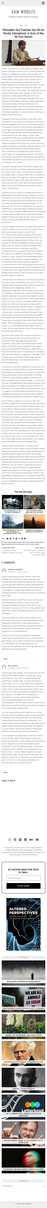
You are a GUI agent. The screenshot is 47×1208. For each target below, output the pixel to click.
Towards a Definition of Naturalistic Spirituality (34, 531)
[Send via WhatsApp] (19, 539)
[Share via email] (7, 539)
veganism (36, 544)
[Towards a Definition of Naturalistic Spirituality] (34, 521)
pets (15, 544)
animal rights (8, 542)
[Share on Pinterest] (16, 539)
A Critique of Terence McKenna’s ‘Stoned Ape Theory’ (12, 550)
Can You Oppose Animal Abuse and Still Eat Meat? (34, 511)
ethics (24, 542)
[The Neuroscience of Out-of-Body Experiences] (12, 502)
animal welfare (17, 542)
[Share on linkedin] (22, 539)
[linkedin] (15, 840)
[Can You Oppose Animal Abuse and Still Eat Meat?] (34, 502)
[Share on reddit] (24, 539)
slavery (27, 544)
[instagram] (9, 840)
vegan (31, 544)
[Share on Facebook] (10, 539)
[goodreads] (25, 840)
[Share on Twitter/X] (13, 539)
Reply (6, 659)
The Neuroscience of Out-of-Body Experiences (13, 511)
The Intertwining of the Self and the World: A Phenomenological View (13, 532)
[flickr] (20, 840)
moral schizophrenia (8, 544)
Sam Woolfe (23, 11)
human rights (40, 542)
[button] (44, 2)
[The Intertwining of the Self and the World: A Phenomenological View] (12, 521)
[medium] (31, 840)
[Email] (37, 840)
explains (17, 198)
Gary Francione (30, 542)
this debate (28, 401)
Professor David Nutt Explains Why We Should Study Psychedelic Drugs (34, 551)
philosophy (21, 544)
